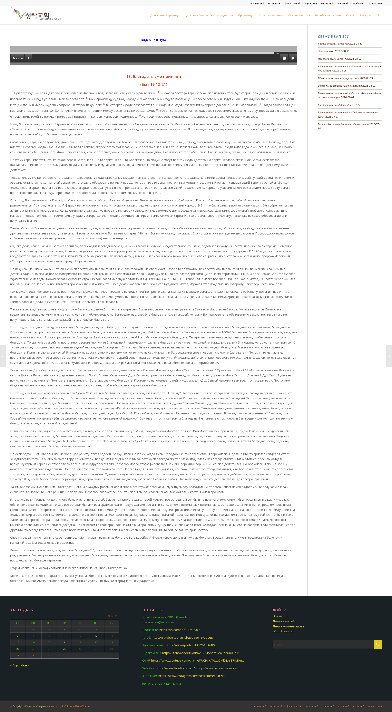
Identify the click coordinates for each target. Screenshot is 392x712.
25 (64, 648)
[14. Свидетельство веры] (389, 356)
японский (342, 2)
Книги (350, 15)
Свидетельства (299, 15)
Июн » (24, 665)
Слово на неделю (271, 15)
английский (257, 2)
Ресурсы (365, 15)
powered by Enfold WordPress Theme (69, 706)
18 (64, 642)
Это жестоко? (327, 51)
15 (18, 642)
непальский (375, 2)
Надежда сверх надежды (333, 58)
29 (18, 655)
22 (18, 648)
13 (96, 635)
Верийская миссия (328, 15)
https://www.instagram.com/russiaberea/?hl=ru (191, 676)
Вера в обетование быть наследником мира (343, 124)
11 (64, 635)
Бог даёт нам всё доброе (332, 104)
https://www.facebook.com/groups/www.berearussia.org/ (196, 668)
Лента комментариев (288, 626)
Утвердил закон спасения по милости (340, 85)
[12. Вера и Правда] (3, 356)
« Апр (14, 665)
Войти (277, 616)
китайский (327, 2)
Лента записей (284, 621)
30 (33, 655)
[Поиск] (378, 15)
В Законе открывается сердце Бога (338, 78)
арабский (358, 2)
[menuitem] (257, 3)
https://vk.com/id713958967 (179, 630)
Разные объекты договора (333, 43)
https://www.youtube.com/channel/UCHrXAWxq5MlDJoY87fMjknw (197, 660)
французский (292, 2)
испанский (274, 2)
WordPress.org (283, 631)
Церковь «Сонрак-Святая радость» (209, 15)
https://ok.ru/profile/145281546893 (191, 645)
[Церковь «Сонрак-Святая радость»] (36, 15)
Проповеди (246, 15)
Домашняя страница (164, 15)
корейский (311, 2)
